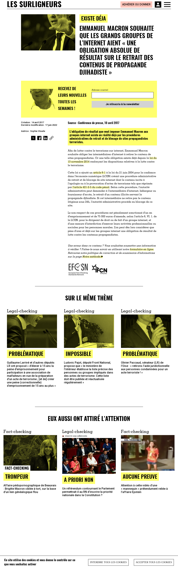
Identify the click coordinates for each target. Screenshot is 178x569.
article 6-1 (99, 173)
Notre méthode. (91, 257)
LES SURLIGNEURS (34, 4)
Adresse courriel (100, 90)
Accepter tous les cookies (154, 562)
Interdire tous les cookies (108, 562)
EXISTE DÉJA (93, 18)
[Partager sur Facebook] (39, 138)
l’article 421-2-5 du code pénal (90, 187)
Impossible (78, 353)
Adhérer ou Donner (136, 4)
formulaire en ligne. (142, 249)
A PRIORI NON (78, 479)
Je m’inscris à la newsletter (122, 104)
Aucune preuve (140, 476)
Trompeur (16, 476)
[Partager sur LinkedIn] (45, 138)
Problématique (26, 353)
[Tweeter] (33, 138)
